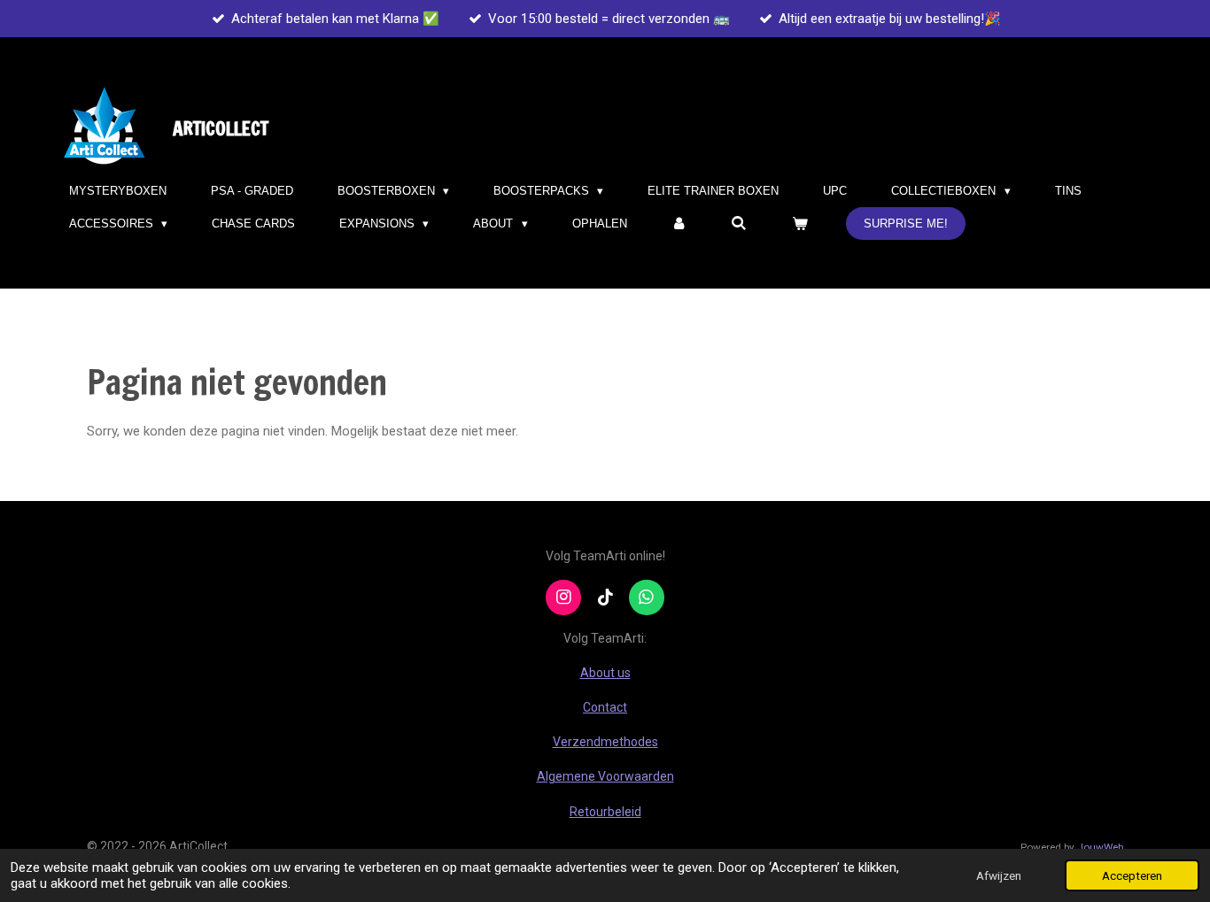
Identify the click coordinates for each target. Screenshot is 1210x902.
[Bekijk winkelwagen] (800, 223)
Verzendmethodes (605, 742)
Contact (605, 707)
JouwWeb (1100, 847)
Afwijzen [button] (998, 875)
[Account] (679, 223)
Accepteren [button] (1132, 875)
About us (605, 673)
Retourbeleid (605, 812)
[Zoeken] (739, 223)
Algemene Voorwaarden (605, 776)
